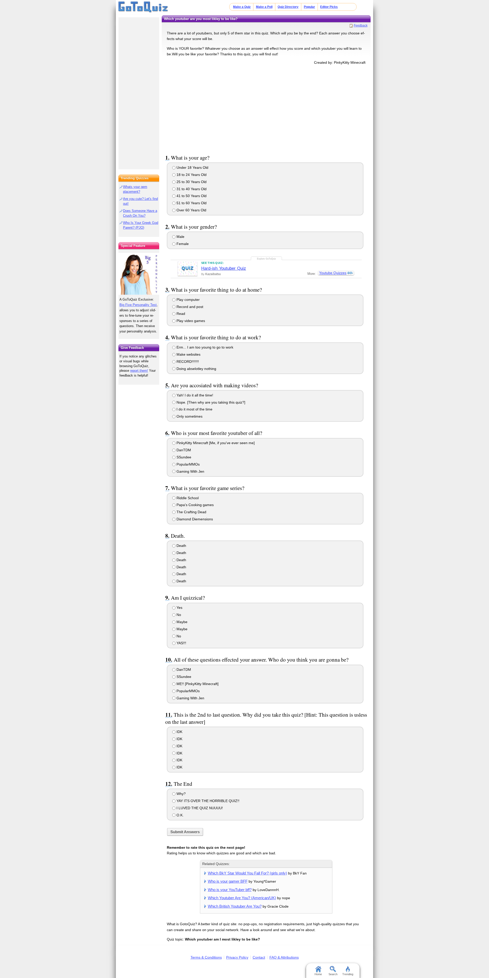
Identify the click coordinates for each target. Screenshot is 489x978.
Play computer (187, 300)
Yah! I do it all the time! (194, 395)
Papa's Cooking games (194, 505)
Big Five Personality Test (138, 305)
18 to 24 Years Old (191, 175)
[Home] (143, 7)
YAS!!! (180, 643)
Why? (180, 794)
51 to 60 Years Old (191, 203)
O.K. (179, 815)
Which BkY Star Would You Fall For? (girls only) (247, 873)
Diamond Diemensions (194, 519)
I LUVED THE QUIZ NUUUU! (199, 808)
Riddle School (187, 498)
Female (182, 244)
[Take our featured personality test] (138, 274)
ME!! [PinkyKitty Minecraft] (197, 684)
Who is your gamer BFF (228, 881)
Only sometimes (188, 416)
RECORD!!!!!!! (187, 361)
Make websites (187, 354)
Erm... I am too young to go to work (204, 347)
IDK (178, 732)
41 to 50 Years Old (191, 196)
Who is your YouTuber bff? (230, 889)
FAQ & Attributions (284, 957)
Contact (259, 957)
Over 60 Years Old (190, 210)
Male (179, 237)
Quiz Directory (288, 7)
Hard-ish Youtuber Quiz (223, 268)
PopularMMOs (187, 464)
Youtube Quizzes (332, 273)
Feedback (361, 25)
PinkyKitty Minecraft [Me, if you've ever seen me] (215, 443)
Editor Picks (329, 7)
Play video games (190, 321)
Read (180, 314)
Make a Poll (264, 7)
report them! (139, 370)
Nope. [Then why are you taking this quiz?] (210, 402)
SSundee (183, 457)
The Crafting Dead (190, 512)
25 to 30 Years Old (191, 182)
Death (180, 546)
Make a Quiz (242, 7)
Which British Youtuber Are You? (235, 906)
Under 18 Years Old (191, 167)
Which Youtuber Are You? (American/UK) (242, 898)
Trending (347, 974)
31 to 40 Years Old (191, 189)
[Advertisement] (266, 108)
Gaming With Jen (189, 471)
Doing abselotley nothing (195, 369)
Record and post (189, 307)
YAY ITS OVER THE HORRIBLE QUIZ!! (207, 801)
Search (333, 974)
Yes (178, 608)
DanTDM (183, 450)
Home (318, 974)
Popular (309, 7)
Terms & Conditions (206, 957)
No (178, 615)
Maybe (181, 622)
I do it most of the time (193, 409)
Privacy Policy (237, 957)
